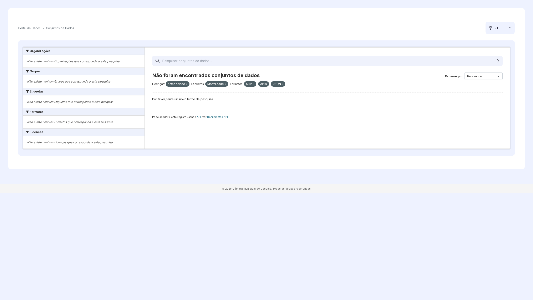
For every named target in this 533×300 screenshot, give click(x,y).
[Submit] (497, 61)
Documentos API (217, 117)
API (199, 117)
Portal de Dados (29, 28)
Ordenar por (454, 76)
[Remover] (186, 84)
